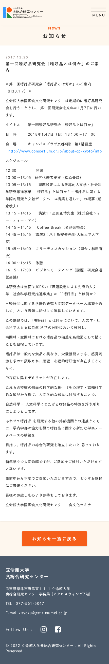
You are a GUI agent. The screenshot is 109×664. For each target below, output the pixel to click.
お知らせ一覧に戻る (54, 538)
